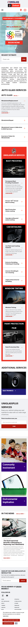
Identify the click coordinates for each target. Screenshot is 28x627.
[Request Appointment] (25, 10)
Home (2, 599)
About (2, 603)
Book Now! (14, 43)
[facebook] (2, 595)
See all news (20, 513)
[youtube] (7, 595)
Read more (7, 558)
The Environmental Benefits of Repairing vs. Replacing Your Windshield (14, 542)
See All (16, 95)
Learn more (5, 616)
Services (3, 607)
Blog (2, 609)
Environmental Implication (10, 500)
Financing (16, 605)
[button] (16, 623)
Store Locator (17, 601)
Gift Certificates (5, 601)
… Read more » (20, 555)
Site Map (16, 603)
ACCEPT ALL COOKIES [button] (8, 623)
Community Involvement (9, 466)
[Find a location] (21, 10)
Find (23, 59)
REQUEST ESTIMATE (8, 55)
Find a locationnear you (9, 418)
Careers (3, 605)
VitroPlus (16, 599)
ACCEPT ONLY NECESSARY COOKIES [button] (11, 620)
